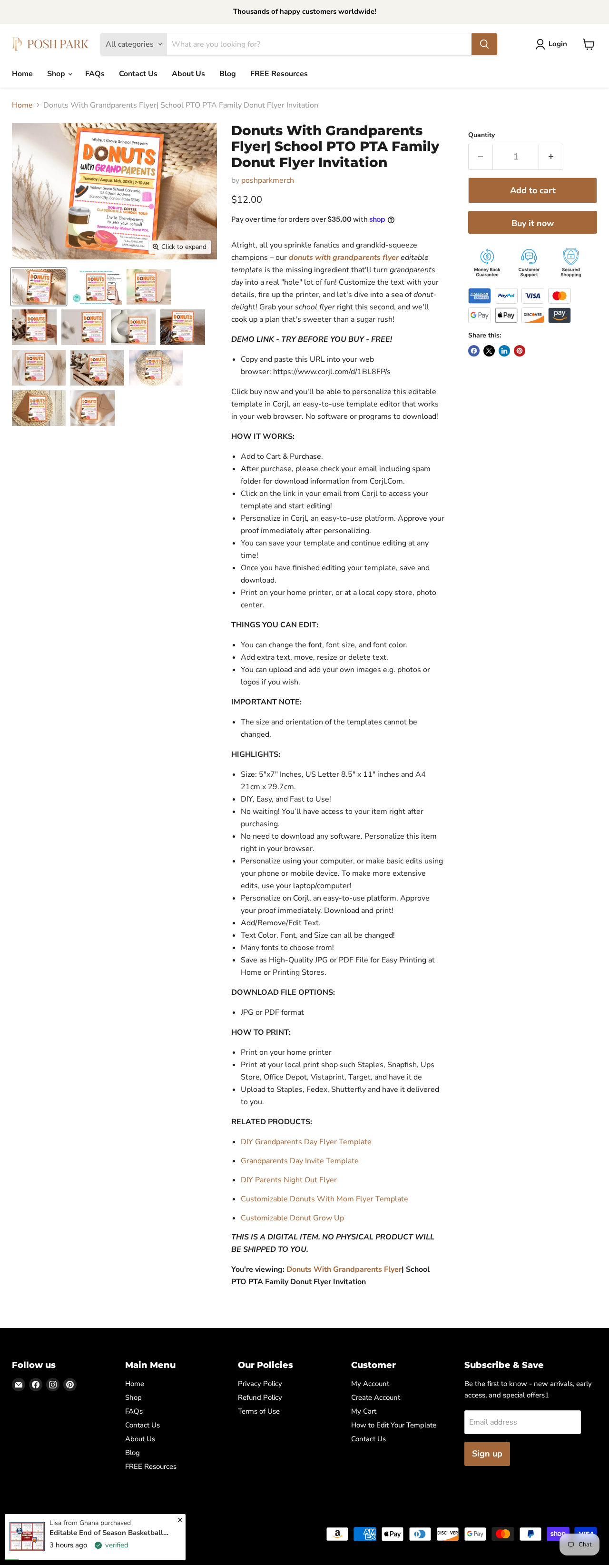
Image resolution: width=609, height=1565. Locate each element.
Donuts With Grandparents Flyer (344, 1269)
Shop (57, 74)
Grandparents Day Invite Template (300, 1161)
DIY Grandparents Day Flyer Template (306, 1142)
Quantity (481, 135)
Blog (227, 74)
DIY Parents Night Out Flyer (289, 1180)
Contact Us (138, 74)
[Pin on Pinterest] (519, 351)
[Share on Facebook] (474, 351)
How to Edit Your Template (393, 1425)
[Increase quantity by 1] (551, 157)
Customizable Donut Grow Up (292, 1218)
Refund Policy (260, 1397)
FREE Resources (279, 74)
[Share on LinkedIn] (504, 351)
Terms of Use (259, 1411)
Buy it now (532, 223)
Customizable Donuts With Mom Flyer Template (324, 1199)
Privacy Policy (260, 1383)
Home (22, 74)
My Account (370, 1383)
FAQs (95, 74)
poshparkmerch (267, 180)
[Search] (484, 44)
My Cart (363, 1411)
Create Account (375, 1397)
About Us (188, 74)
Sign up (487, 1453)
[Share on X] (489, 351)
